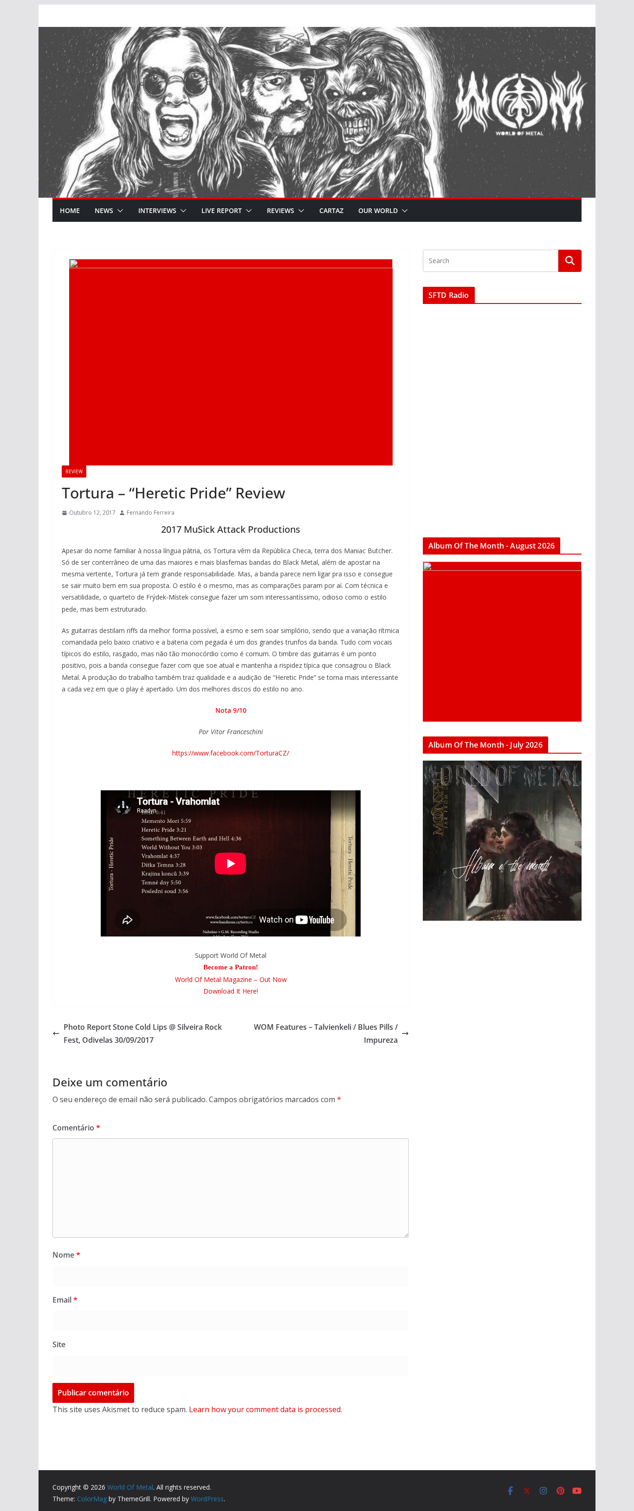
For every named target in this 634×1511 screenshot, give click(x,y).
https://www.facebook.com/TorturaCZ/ (230, 753)
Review (74, 471)
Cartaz (331, 210)
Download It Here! (230, 991)
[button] (118, 210)
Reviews (280, 210)
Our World (378, 210)
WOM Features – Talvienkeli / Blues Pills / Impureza (326, 1034)
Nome (66, 1255)
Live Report (221, 210)
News (104, 210)
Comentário (76, 1128)
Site (58, 1344)
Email (65, 1300)
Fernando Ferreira (151, 513)
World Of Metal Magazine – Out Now (231, 979)
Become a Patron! (230, 967)
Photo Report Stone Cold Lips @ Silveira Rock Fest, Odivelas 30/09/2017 (143, 1034)
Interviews (157, 210)
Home (70, 210)
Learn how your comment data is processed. (265, 1409)
